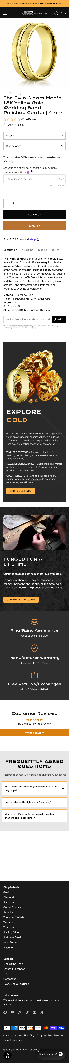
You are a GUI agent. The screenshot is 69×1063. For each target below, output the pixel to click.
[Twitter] (42, 1012)
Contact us (9, 979)
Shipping (41, 1035)
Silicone (8, 947)
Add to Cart (34, 214)
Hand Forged (10, 942)
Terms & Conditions (13, 1039)
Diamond (8, 897)
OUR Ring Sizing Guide (21, 599)
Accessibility (21, 1035)
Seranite (8, 912)
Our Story (8, 1035)
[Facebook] (5, 1012)
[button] (5, 13)
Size (8, 135)
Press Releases (55, 1035)
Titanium (8, 927)
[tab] (11, 250)
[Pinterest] (34, 1012)
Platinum (8, 902)
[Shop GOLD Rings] (34, 422)
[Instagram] (19, 1012)
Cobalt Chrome (12, 907)
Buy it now (34, 225)
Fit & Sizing (26, 250)
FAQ (5, 974)
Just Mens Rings (12, 93)
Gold (6, 892)
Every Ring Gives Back (16, 984)
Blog (32, 1035)
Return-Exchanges (14, 969)
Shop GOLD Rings (21, 490)
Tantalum (8, 922)
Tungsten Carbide (13, 917)
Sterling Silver (11, 932)
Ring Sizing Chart (13, 964)
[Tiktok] (27, 1012)
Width (9, 146)
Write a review (34, 733)
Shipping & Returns (48, 250)
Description (10, 250)
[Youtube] (12, 1012)
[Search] (56, 13)
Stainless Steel (12, 937)
